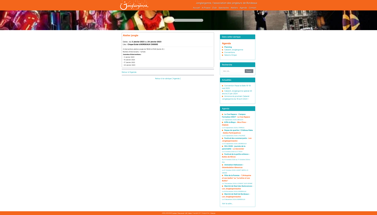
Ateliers (234, 8)
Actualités (226, 80)
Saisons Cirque (230, 55)
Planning (228, 47)
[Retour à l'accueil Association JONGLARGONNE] (134, 3)
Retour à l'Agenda (129, 72)
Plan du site (181, 213)
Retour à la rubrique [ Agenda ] (168, 78)
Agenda (243, 8)
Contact (252, 8)
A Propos (206, 8)
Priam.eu (212, 213)
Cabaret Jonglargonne (233, 50)
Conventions (229, 52)
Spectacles (224, 8)
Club (214, 8)
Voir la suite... (227, 203)
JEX (186, 213)
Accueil (196, 8)
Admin (190, 213)
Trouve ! (249, 71)
